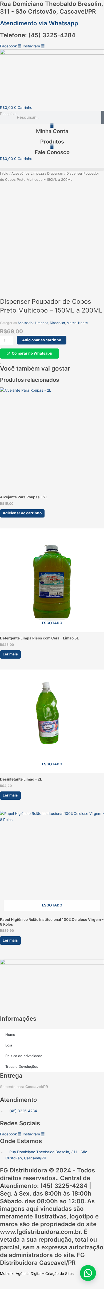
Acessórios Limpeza (27, 173)
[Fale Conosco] (52, 147)
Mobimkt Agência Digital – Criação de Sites (37, 1273)
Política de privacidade (23, 1056)
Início (4, 173)
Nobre (83, 323)
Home (10, 1034)
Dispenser (55, 173)
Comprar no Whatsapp (32, 353)
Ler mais (10, 654)
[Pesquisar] (102, 117)
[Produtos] (52, 136)
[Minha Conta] (52, 126)
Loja (8, 1045)
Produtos (52, 141)
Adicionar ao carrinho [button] (22, 513)
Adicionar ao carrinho (41, 340)
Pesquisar (8, 114)
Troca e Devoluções (21, 1066)
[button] (52, 169)
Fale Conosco (52, 152)
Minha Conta (52, 131)
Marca (72, 323)
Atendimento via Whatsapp (39, 23)
